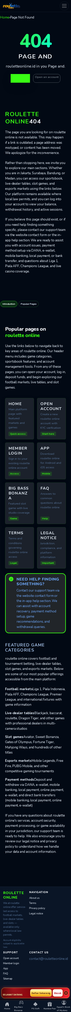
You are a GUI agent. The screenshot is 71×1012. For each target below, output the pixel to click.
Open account (11, 958)
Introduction (9, 304)
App (5, 968)
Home (4, 17)
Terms (32, 903)
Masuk (57, 993)
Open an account (47, 77)
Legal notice (36, 913)
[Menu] (64, 6)
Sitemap (7, 979)
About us (34, 898)
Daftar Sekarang (41, 993)
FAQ (5, 973)
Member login (11, 963)
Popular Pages (28, 304)
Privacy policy (37, 908)
